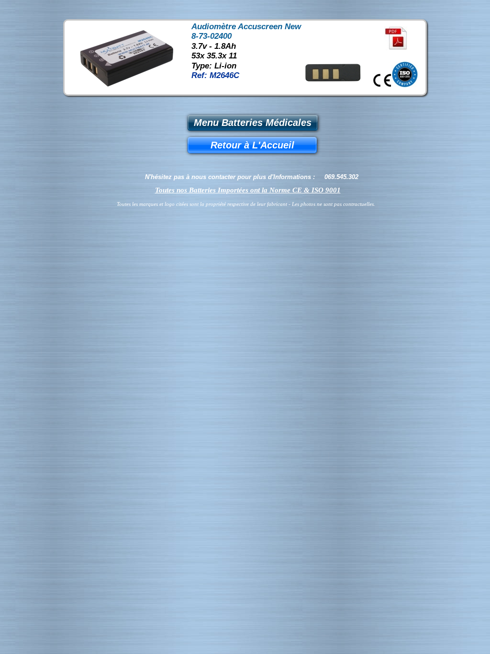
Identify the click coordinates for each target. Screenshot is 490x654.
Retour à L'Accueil (252, 145)
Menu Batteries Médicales (253, 122)
